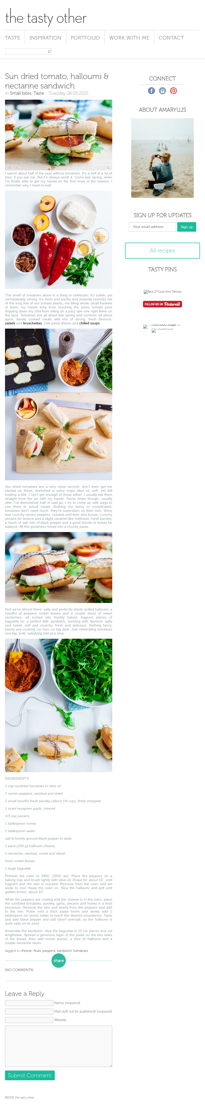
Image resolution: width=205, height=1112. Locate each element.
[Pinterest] (173, 90)
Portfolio (85, 37)
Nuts (37, 951)
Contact (171, 37)
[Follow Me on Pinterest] (162, 304)
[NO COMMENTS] (19, 970)
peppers (48, 951)
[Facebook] (151, 90)
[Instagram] (162, 90)
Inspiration (46, 37)
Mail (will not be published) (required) (83, 1011)
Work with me (129, 37)
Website (60, 1020)
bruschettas (32, 323)
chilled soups (89, 323)
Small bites (21, 93)
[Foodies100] (162, 328)
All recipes (162, 250)
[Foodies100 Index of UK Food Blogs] (162, 324)
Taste (12, 37)
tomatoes (81, 951)
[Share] (58, 960)
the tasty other (45, 17)
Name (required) (67, 1003)
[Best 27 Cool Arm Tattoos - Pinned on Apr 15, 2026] (163, 291)
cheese (26, 951)
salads (10, 323)
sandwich (64, 951)
